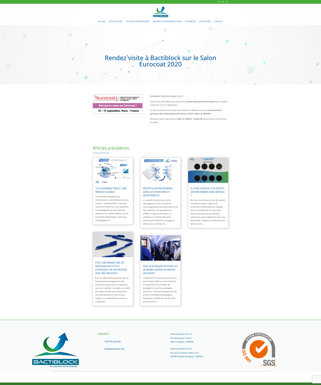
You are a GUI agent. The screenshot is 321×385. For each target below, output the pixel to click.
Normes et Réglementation (167, 22)
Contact (218, 22)
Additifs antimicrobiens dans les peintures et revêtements (158, 191)
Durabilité (190, 22)
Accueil (102, 22)
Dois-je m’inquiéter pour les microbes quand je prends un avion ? (160, 269)
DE (227, 2)
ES (219, 2)
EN (223, 2)
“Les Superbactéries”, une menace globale (111, 190)
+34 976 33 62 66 (112, 341)
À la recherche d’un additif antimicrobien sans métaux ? (208, 191)
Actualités (205, 22)
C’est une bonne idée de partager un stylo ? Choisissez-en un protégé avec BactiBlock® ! (111, 268)
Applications (116, 22)
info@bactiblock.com (114, 348)
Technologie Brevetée (137, 22)
